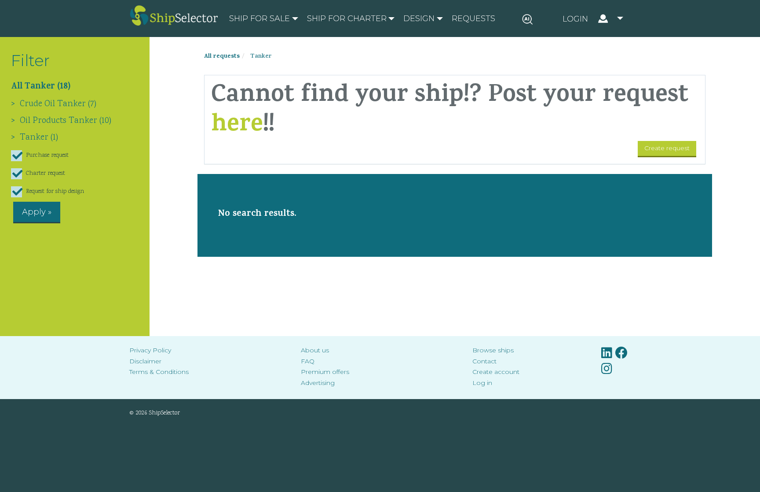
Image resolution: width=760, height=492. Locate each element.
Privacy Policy (150, 350)
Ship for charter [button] (347, 18)
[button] (592, 18)
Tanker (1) (39, 137)
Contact (484, 361)
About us (315, 350)
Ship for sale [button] (259, 18)
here (237, 126)
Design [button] (419, 18)
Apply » (36, 212)
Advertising (318, 383)
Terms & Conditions (159, 372)
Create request (667, 148)
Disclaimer (145, 361)
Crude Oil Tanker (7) (58, 104)
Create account (495, 372)
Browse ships (493, 350)
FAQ (307, 361)
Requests (473, 18)
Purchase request (47, 155)
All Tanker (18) (41, 87)
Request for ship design (55, 191)
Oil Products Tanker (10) (65, 120)
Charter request (45, 173)
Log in (482, 383)
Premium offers (325, 372)
